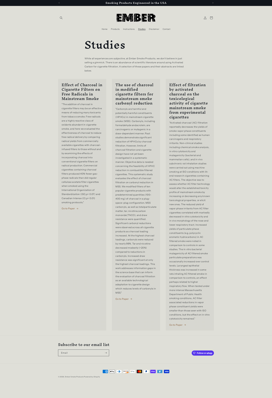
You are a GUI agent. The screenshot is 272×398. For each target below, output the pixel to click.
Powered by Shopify (92, 377)
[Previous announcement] (59, 3)
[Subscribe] (106, 353)
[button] (61, 18)
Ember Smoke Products (74, 377)
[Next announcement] (213, 3)
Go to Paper (68, 208)
